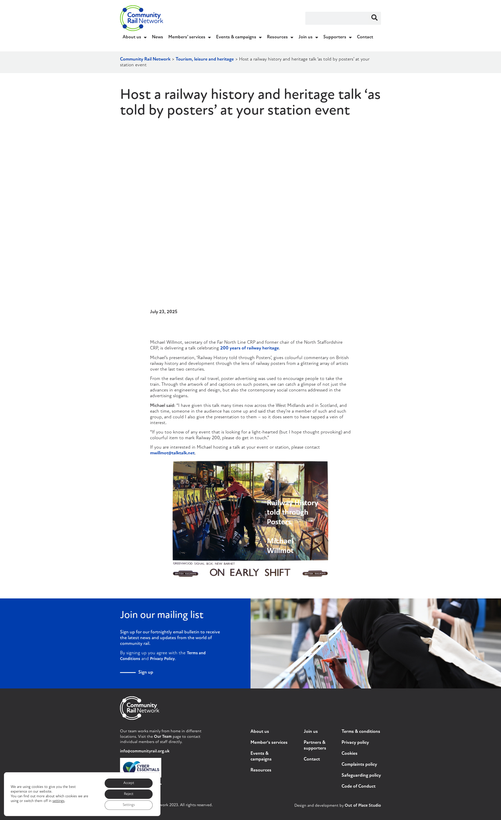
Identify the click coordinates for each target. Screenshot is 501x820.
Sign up (145, 672)
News (157, 37)
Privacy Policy (162, 659)
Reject (128, 794)
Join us (306, 37)
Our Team (163, 737)
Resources (277, 37)
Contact (365, 37)
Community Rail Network (145, 59)
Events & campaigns (236, 37)
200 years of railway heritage (249, 348)
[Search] (374, 18)
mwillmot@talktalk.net (172, 453)
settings (58, 801)
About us (132, 37)
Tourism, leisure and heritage (205, 59)
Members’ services (186, 37)
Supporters (334, 37)
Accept (128, 783)
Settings (129, 805)
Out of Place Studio (363, 806)
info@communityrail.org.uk (144, 751)
